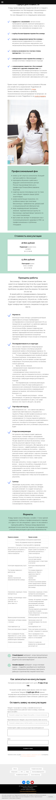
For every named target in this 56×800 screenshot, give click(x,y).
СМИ (22, 771)
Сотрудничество (14, 771)
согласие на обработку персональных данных (31, 754)
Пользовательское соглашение (22, 774)
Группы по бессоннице (35, 774)
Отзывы (27, 771)
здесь (33, 89)
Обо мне (15, 768)
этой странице (40, 96)
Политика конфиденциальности (38, 771)
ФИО (9, 739)
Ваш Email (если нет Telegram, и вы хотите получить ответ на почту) (27, 719)
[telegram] (28, 782)
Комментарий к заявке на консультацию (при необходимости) (26, 728)
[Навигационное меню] (2, 2)
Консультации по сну (24, 768)
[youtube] (32, 782)
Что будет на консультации (36, 768)
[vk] (23, 782)
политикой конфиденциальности (28, 756)
